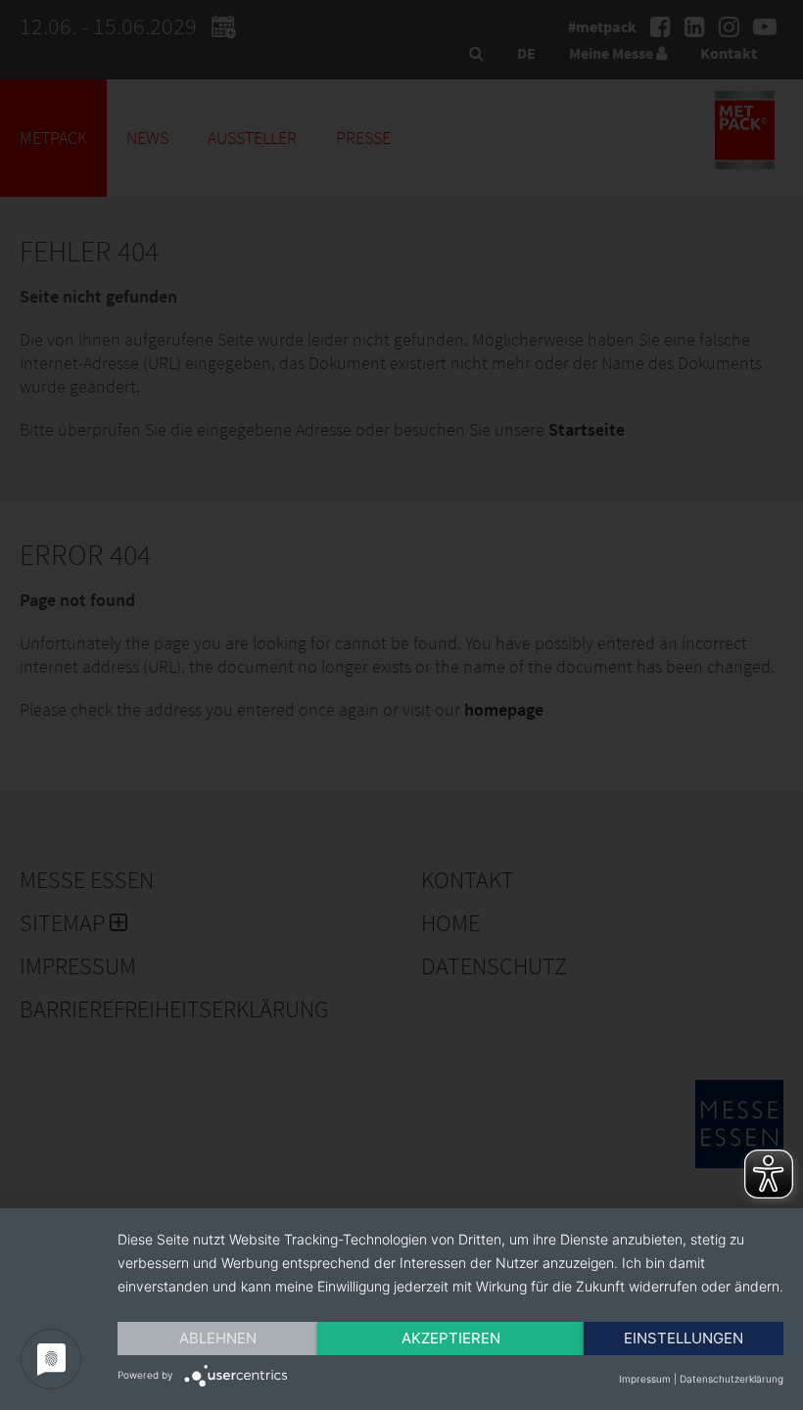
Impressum (645, 1379)
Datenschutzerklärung (731, 1379)
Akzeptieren (451, 1338)
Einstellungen (683, 1338)
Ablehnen (218, 1338)
